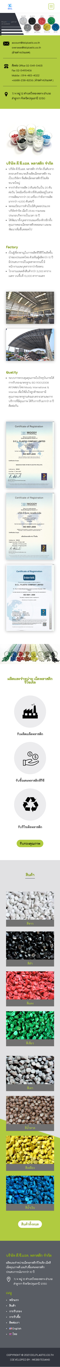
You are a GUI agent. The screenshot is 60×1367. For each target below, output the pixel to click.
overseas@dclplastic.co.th (26, 47)
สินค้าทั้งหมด (30, 1224)
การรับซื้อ (14, 1317)
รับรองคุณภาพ (30, 843)
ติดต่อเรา (14, 1322)
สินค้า (12, 1305)
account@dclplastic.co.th (26, 42)
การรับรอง (15, 1311)
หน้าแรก (14, 1300)
